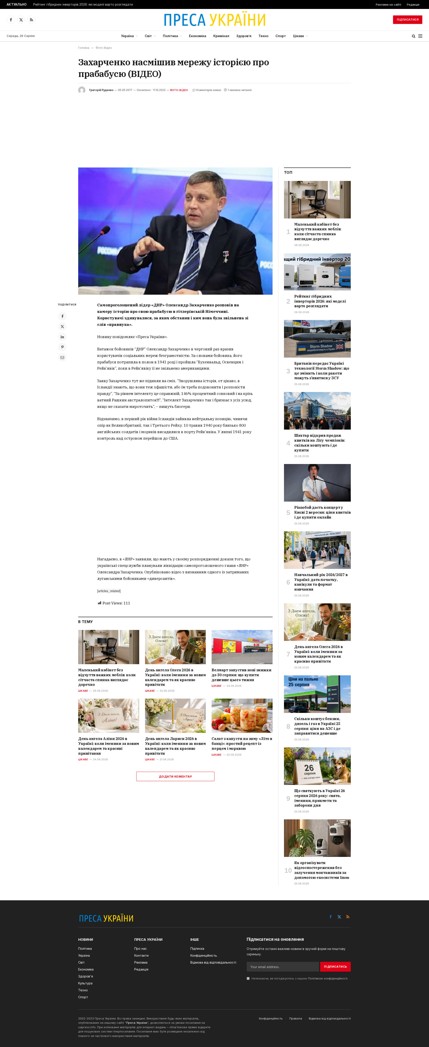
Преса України (136, 1022)
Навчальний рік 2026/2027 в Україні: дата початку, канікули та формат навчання (321, 581)
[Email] (62, 357)
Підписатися (407, 19)
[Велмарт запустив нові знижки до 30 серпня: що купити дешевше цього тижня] (242, 647)
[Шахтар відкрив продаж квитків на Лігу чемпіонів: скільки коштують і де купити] (317, 411)
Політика (170, 36)
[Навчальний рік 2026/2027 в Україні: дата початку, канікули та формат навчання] (317, 550)
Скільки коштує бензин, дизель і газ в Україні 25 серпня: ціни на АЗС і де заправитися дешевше (317, 725)
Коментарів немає (208, 90)
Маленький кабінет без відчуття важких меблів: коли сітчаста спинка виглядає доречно (107, 677)
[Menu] (420, 36)
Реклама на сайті (388, 4)
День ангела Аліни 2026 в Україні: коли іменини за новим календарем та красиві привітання (108, 745)
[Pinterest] (62, 347)
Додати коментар (175, 776)
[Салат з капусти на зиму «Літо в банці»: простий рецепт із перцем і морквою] (242, 716)
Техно (263, 36)
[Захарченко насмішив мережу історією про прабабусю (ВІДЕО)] (175, 231)
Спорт (280, 36)
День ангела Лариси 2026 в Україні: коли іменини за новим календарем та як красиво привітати (175, 745)
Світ (148, 36)
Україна (127, 36)
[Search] (413, 36)
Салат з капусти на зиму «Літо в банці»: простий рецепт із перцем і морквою (242, 743)
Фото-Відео (179, 90)
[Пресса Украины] (214, 19)
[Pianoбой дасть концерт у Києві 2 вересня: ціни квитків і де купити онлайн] (317, 483)
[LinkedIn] (62, 337)
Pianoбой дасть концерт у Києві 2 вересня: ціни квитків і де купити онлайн (322, 512)
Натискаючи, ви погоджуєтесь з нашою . (299, 978)
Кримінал (221, 36)
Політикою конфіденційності (327, 978)
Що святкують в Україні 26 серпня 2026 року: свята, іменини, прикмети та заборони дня (319, 798)
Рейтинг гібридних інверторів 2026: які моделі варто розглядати (83, 4)
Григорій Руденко (101, 90)
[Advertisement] (214, 127)
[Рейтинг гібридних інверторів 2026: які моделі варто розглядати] (317, 271)
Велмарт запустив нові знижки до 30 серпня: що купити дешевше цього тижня (241, 675)
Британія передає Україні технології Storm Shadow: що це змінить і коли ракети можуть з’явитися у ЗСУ (321, 370)
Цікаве (298, 36)
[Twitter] (62, 326)
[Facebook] (62, 316)
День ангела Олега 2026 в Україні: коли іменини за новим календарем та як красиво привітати (175, 677)
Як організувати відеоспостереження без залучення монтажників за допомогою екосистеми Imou (321, 870)
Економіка (197, 36)
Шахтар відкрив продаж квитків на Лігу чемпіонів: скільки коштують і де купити (319, 442)
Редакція (413, 4)
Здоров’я (243, 36)
